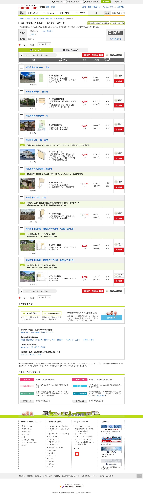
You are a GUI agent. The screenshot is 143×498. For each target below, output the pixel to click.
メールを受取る (30, 313)
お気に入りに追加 (114, 55)
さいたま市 (76, 340)
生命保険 (51, 464)
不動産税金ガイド (54, 442)
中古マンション (49, 13)
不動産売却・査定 (28, 440)
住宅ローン (25, 445)
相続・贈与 (52, 450)
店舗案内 (38, 476)
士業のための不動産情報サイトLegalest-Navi (111, 468)
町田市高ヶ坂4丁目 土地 (37, 140)
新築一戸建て (64, 13)
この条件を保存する (117, 23)
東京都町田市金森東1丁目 (37, 116)
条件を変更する (115, 39)
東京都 (23, 340)
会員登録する (111, 317)
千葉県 (85, 340)
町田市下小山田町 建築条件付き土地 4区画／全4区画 (50, 229)
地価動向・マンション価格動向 (59, 434)
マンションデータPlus (82, 426)
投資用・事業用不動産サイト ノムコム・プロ (110, 432)
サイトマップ (47, 476)
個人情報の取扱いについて (70, 476)
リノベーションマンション (84, 439)
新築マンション (32, 13)
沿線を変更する (48, 31)
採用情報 (30, 476)
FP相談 (51, 458)
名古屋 (53, 7)
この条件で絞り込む (115, 33)
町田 (33, 34)
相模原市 (60, 340)
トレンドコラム (54, 436)
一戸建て (33, 354)
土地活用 (51, 453)
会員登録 (106, 2)
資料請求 (119, 81)
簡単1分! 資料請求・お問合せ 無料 (93, 55)
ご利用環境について (88, 476)
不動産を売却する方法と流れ (58, 426)
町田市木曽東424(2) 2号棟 (37, 67)
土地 (96, 13)
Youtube (77, 454)
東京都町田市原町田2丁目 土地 (39, 169)
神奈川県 (39, 340)
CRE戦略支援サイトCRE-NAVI (107, 455)
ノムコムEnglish (106, 444)
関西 (47, 7)
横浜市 (46, 340)
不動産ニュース (54, 445)
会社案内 (22, 476)
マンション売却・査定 (29, 442)
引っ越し (51, 467)
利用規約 (57, 476)
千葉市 (91, 340)
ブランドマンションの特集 (84, 436)
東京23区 (30, 340)
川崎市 (52, 340)
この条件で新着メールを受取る (98, 23)
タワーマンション (81, 434)
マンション (24, 354)
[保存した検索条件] (91, 2)
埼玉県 (68, 340)
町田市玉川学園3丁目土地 (37, 92)
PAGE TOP (139, 476)
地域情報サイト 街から (56, 447)
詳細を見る (101, 395)
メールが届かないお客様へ (105, 476)
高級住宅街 (81, 444)
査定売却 (117, 13)
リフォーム (52, 456)
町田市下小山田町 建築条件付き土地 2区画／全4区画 (50, 260)
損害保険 (51, 461)
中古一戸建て (80, 13)
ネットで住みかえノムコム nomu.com (28, 7)
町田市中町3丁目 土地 (36, 197)
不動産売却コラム (54, 439)
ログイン (119, 2)
